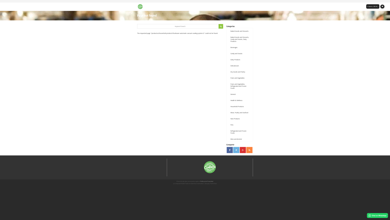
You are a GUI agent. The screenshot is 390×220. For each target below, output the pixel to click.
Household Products (237, 106)
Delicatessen (234, 66)
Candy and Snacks (236, 53)
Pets (231, 125)
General (233, 94)
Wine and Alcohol (236, 139)
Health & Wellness (236, 100)
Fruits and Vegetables (237, 78)
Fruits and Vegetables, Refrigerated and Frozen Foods (238, 86)
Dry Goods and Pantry (237, 72)
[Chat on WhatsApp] (377, 215)
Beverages (233, 47)
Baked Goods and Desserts (239, 31)
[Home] (141, 7)
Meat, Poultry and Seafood (239, 113)
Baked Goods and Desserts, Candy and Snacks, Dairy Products (239, 39)
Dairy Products (235, 60)
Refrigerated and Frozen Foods (238, 132)
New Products (235, 119)
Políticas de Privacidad (206, 181)
